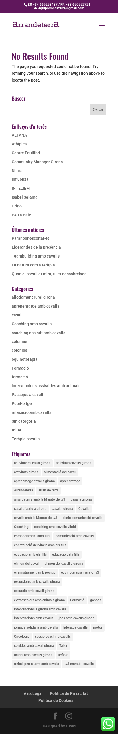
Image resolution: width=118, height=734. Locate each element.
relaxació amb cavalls (31, 412)
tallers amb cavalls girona (33, 655)
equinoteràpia (25, 359)
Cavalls (83, 509)
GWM (71, 726)
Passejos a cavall (27, 394)
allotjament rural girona (33, 297)
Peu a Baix (21, 215)
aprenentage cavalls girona (34, 481)
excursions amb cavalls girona (37, 582)
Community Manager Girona (37, 162)
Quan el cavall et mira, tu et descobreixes (49, 274)
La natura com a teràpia (33, 265)
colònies (19, 350)
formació (20, 377)
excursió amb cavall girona (34, 591)
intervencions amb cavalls (33, 618)
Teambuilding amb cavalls (36, 256)
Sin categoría (24, 421)
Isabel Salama (25, 197)
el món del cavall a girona (64, 564)
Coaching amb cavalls (32, 324)
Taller (63, 646)
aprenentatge (70, 481)
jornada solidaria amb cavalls (36, 627)
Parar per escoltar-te (31, 238)
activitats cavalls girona (73, 463)
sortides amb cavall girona (34, 646)
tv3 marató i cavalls (79, 664)
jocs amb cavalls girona (76, 618)
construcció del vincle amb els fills (40, 545)
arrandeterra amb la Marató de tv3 (39, 499)
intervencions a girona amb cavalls (40, 609)
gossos (95, 600)
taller (16, 430)
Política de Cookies (55, 700)
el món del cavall (26, 564)
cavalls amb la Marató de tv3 (35, 518)
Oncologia (22, 637)
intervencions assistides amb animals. (47, 385)
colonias (19, 341)
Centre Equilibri (26, 153)
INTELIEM (21, 188)
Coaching (21, 527)
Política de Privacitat (69, 693)
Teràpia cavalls (26, 439)
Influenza (20, 179)
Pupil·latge (22, 403)
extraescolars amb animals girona (39, 600)
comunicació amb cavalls (75, 536)
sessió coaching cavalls (53, 637)
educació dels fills (65, 554)
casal (16, 315)
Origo (17, 206)
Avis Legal (33, 693)
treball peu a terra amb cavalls (36, 664)
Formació (20, 368)
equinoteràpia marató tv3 (80, 572)
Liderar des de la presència (36, 247)
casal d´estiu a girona (30, 509)
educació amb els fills (30, 554)
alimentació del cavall (60, 472)
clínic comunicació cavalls (82, 518)
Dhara (17, 170)
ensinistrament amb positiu (35, 572)
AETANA (19, 135)
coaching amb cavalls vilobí (55, 527)
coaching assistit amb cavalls (38, 333)
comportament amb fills (32, 536)
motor (97, 627)
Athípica (19, 144)
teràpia (63, 655)
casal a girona (81, 499)
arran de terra (48, 490)
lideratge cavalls (75, 627)
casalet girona (62, 509)
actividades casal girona (32, 463)
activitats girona (26, 472)
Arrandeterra (23, 490)
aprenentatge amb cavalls (35, 306)
